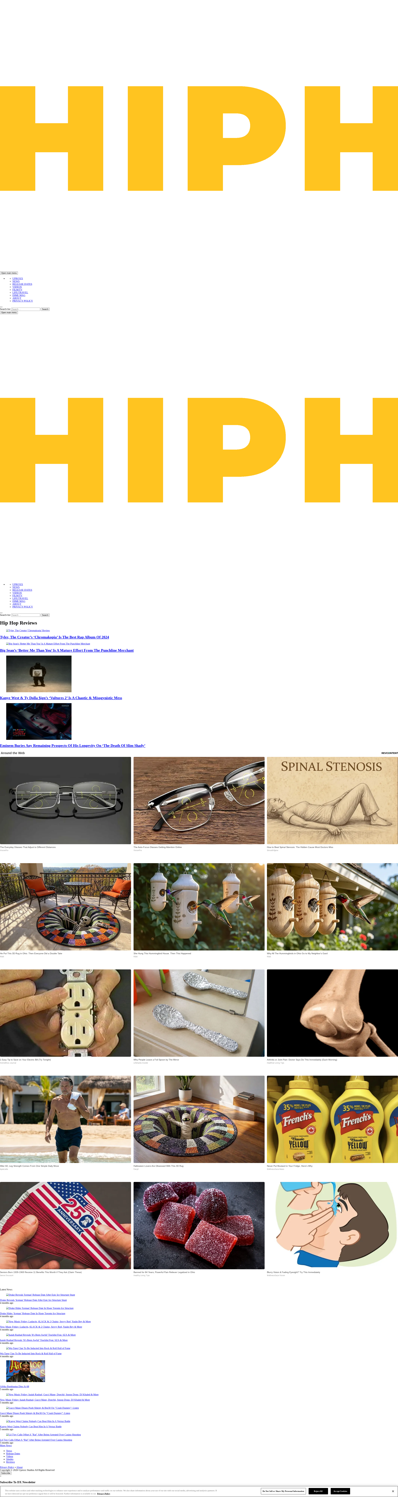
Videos (9, 1456)
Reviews (10, 1462)
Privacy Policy (7, 1467)
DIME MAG (18, 295)
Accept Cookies (340, 1491)
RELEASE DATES (22, 284)
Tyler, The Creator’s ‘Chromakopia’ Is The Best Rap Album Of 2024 (54, 637)
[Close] (393, 1491)
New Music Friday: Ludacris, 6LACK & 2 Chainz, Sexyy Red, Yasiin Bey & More (41, 1326)
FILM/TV (17, 289)
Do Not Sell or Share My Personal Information (283, 1491)
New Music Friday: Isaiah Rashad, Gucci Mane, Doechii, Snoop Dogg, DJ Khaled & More (45, 1400)
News (9, 1450)
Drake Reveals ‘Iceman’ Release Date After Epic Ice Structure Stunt (33, 1300)
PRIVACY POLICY (22, 301)
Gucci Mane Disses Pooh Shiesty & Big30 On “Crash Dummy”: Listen (35, 1413)
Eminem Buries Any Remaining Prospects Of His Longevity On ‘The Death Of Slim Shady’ (72, 746)
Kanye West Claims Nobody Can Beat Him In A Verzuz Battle (31, 1426)
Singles (9, 1459)
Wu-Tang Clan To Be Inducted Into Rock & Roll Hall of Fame (31, 1353)
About (19, 1467)
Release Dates (13, 1453)
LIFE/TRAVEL (20, 292)
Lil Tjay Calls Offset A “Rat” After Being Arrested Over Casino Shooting (36, 1440)
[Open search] (1, 612)
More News (6, 1445)
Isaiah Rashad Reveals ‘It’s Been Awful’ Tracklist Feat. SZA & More (34, 1340)
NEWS (16, 281)
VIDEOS (17, 287)
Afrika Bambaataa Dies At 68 (14, 1386)
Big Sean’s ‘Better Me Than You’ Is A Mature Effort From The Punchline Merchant (67, 650)
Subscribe (5, 1473)
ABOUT (16, 298)
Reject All (318, 1491)
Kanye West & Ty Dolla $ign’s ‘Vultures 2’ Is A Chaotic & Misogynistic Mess (61, 698)
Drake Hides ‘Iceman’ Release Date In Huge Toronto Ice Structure (32, 1313)
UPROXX (17, 278)
